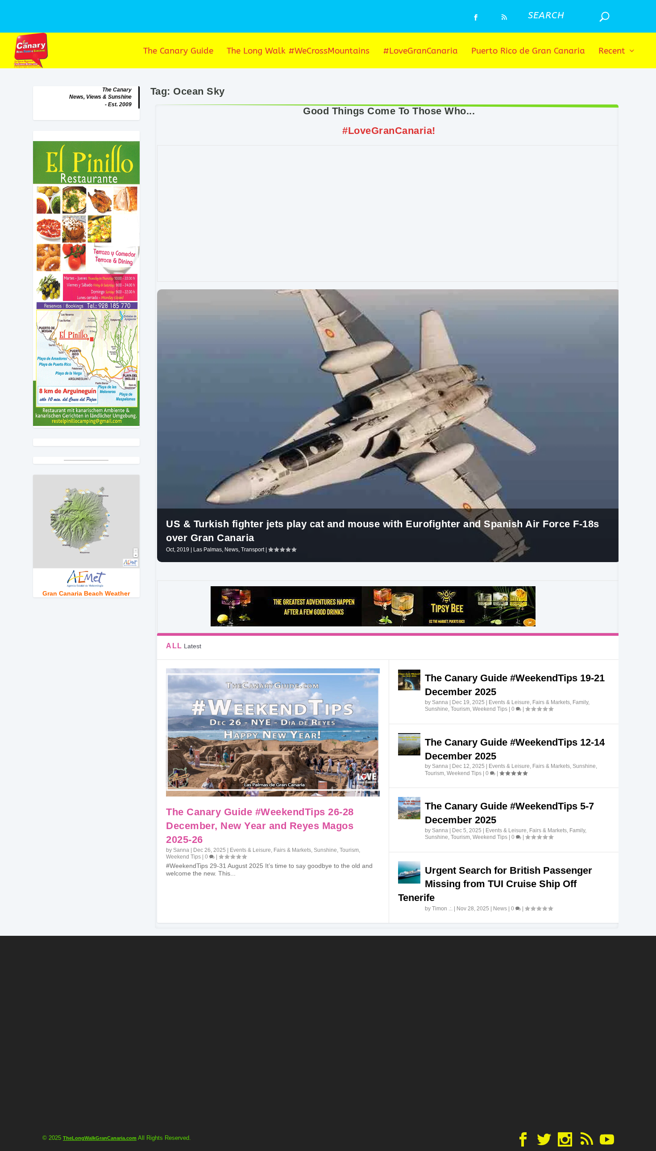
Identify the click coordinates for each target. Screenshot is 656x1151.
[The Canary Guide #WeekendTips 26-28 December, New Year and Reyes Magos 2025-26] (272, 732)
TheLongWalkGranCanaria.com (100, 1138)
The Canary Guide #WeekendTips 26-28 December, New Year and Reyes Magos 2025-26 (260, 825)
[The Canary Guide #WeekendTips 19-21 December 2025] (409, 680)
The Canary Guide (178, 51)
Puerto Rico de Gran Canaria (528, 51)
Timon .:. (442, 908)
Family (580, 702)
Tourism (349, 850)
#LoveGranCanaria (420, 51)
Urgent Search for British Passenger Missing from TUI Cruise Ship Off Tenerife (495, 884)
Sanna (181, 850)
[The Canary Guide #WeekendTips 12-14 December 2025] (409, 744)
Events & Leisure (250, 850)
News (231, 549)
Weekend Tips (183, 857)
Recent (611, 51)
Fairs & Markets (292, 850)
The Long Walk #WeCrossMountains (298, 51)
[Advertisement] (389, 213)
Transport (252, 549)
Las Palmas (207, 549)
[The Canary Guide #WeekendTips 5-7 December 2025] (409, 808)
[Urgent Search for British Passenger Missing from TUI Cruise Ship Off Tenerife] (409, 872)
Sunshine (325, 850)
